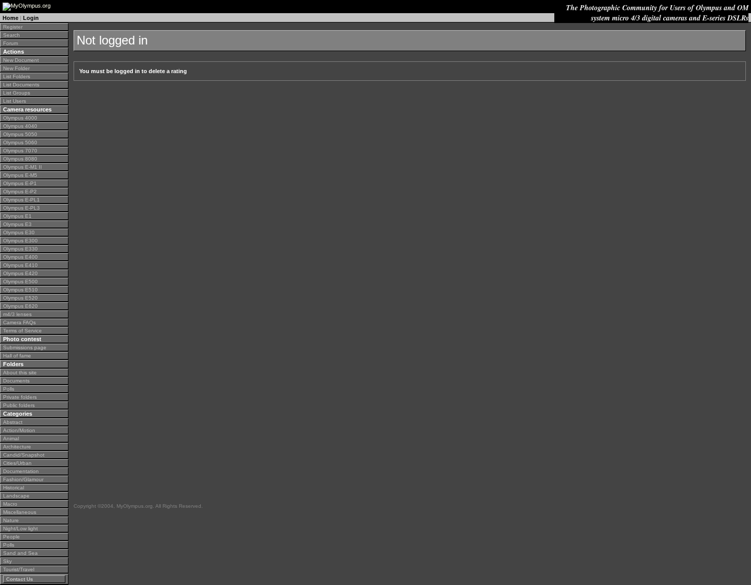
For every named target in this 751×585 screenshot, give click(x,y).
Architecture (17, 446)
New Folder (16, 68)
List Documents (21, 84)
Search (11, 35)
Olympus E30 (19, 232)
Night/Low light (20, 528)
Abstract (12, 422)
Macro (10, 504)
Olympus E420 (20, 273)
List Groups (16, 93)
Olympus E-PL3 (21, 208)
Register (12, 27)
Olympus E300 (20, 240)
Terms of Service (22, 330)
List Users (14, 101)
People (11, 536)
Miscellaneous (19, 512)
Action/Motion (19, 430)
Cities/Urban (17, 463)
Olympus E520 (20, 298)
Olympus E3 (17, 224)
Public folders (19, 405)
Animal (11, 438)
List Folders (16, 76)
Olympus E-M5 (20, 175)
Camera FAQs (19, 322)
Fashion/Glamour (23, 479)
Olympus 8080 (20, 159)
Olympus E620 (20, 306)
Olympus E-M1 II (22, 167)
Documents (16, 381)
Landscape (16, 496)
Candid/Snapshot (23, 455)
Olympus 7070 (20, 150)
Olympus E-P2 (20, 191)
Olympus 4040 (20, 126)
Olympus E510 (20, 289)
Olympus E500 (20, 281)
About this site (20, 372)
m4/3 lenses (17, 314)
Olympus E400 (20, 257)
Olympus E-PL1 (21, 199)
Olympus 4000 (20, 118)
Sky (7, 561)
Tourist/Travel (18, 569)
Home (10, 18)
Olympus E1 (17, 216)
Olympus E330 (20, 249)
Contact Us (19, 579)
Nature (11, 520)
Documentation (21, 471)
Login (31, 18)
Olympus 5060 (20, 142)
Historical (13, 487)
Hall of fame (17, 355)
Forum (10, 43)
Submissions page (24, 347)
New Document (21, 60)
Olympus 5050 (20, 134)
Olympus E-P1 (20, 183)
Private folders (20, 397)
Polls (8, 389)
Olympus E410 (20, 265)
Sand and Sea (20, 553)
